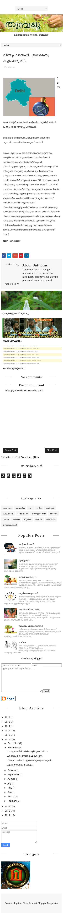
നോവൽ (53, 513)
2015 (7, 734)
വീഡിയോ (50, 519)
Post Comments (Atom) (27, 457)
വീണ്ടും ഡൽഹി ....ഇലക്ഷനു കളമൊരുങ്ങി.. (29, 760)
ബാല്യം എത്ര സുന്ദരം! (31, 626)
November (13, 747)
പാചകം (16, 519)
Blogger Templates (48, 903)
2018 (7, 721)
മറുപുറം (27, 519)
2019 (7, 717)
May (10, 787)
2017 (7, 726)
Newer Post (10, 450)
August (11, 778)
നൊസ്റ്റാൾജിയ (39, 513)
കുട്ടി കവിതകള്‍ (26, 544)
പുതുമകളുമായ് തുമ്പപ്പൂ (15, 313)
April (10, 791)
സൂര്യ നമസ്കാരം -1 (28, 593)
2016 (7, 730)
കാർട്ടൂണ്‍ (50, 508)
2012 (7, 810)
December (13, 743)
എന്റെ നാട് (24, 560)
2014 (7, 739)
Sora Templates (26, 903)
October (12, 770)
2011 (7, 815)
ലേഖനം (11, 67)
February (12, 800)
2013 (7, 806)
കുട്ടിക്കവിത (8, 513)
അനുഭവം (7, 508)
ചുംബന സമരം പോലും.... (20, 764)
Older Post (52, 450)
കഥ (30, 508)
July (9, 783)
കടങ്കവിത (20, 508)
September (13, 774)
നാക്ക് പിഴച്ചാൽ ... (12, 340)
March (11, 796)
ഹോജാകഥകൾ (10, 525)
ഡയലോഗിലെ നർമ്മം (29, 609)
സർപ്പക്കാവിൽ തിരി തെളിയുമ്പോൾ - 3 (27, 751)
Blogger (38, 658)
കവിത (39, 508)
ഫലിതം (22, 642)
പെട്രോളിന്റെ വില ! (13, 368)
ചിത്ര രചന (22, 513)
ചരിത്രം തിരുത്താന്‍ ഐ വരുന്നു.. (25, 755)
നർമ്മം (6, 519)
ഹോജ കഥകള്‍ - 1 (28, 577)
